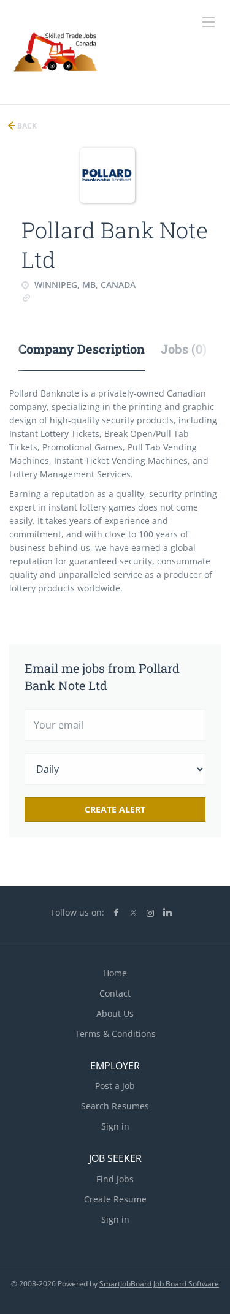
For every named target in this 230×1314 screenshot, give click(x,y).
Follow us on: (77, 912)
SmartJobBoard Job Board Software (159, 1283)
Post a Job (115, 1086)
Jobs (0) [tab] (184, 349)
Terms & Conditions (115, 1033)
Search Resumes (115, 1106)
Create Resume (115, 1199)
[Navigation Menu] (208, 22)
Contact (115, 993)
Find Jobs (115, 1179)
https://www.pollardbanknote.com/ (101, 297)
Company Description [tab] (81, 349)
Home (115, 973)
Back (26, 126)
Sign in (115, 1126)
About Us (115, 1013)
